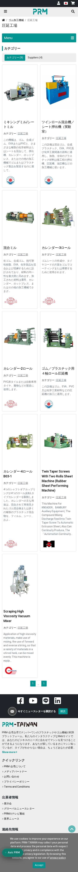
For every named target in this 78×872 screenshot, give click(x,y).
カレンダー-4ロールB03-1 (17, 474)
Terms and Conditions (17, 786)
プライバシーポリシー (16, 781)
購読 (62, 711)
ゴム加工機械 (16, 20)
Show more (8, 752)
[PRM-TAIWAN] (40, 11)
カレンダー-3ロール (56, 248)
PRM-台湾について (15, 766)
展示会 (8, 803)
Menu (8, 38)
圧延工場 (23, 133)
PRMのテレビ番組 (14, 813)
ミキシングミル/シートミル (18, 124)
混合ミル (10, 248)
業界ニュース (11, 818)
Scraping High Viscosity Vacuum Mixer (16, 616)
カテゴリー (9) (15, 57)
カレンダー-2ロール (17, 368)
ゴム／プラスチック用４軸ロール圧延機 (58, 371)
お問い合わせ (11, 776)
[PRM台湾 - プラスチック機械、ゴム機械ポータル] (20, 724)
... (38, 683)
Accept (39, 865)
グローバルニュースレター (19, 808)
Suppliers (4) (35, 57)
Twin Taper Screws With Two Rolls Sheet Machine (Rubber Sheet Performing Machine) (57, 481)
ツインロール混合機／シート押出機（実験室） (58, 126)
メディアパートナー (15, 771)
